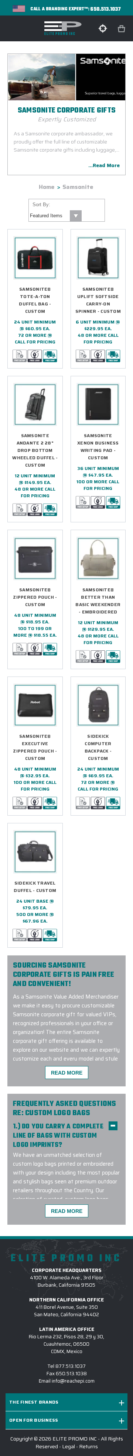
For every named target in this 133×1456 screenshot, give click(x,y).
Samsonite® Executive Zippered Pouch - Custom (35, 747)
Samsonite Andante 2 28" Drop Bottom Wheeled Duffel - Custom (35, 450)
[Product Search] (102, 28)
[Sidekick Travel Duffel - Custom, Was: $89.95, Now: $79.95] (35, 852)
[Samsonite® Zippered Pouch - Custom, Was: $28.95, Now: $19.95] (35, 558)
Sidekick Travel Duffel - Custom (35, 886)
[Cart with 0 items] (122, 29)
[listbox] (55, 215)
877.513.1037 (70, 1366)
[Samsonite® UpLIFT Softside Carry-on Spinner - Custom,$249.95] (98, 258)
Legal (68, 1446)
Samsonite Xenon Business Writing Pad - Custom (98, 446)
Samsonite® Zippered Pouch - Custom (35, 597)
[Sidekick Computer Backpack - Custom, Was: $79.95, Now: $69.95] (98, 705)
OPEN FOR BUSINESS (33, 1420)
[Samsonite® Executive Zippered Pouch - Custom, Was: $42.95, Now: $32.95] (35, 705)
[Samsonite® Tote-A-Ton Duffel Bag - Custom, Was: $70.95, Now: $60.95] (35, 258)
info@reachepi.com (73, 1381)
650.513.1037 (106, 9)
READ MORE (66, 1073)
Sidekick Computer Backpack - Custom (98, 747)
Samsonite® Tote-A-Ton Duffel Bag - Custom (35, 300)
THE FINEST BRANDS (33, 1401)
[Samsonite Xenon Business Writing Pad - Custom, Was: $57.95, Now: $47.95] (98, 404)
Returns (88, 1446)
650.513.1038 (71, 1373)
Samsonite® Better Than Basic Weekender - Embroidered (97, 600)
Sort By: (41, 204)
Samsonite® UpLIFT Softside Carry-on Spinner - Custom (98, 300)
